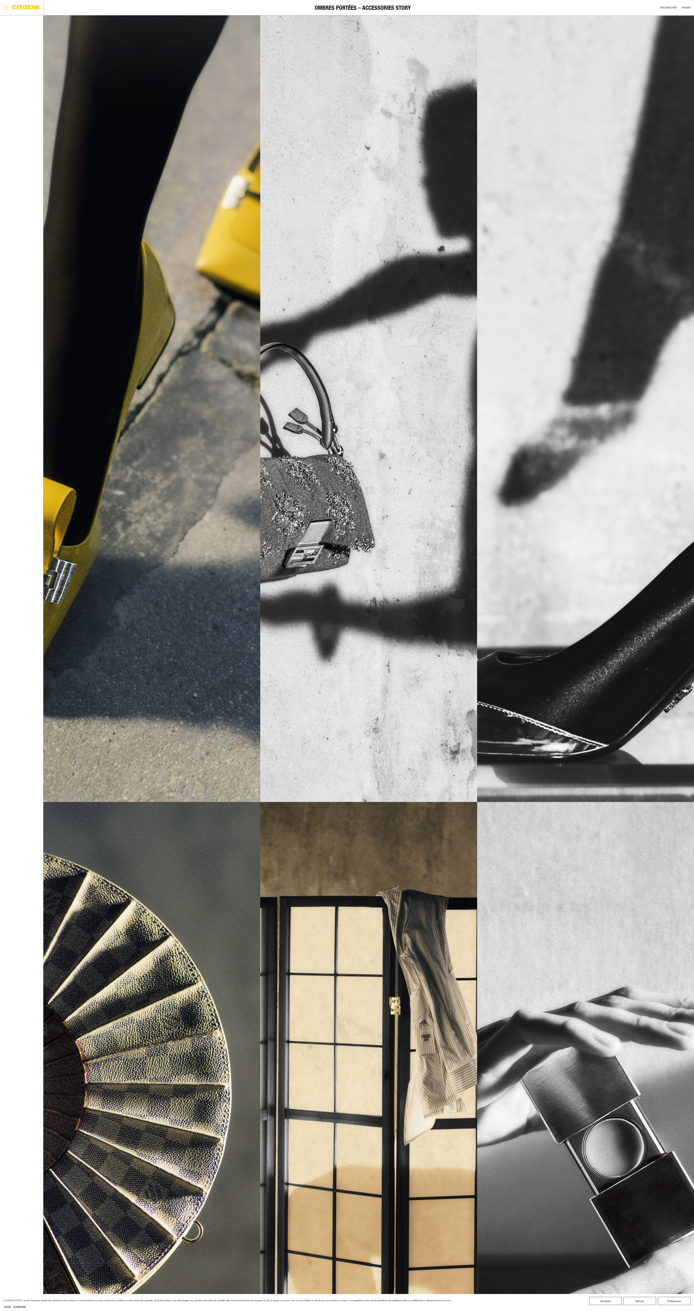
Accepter (605, 1301)
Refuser (639, 1301)
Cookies (7, 1306)
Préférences (674, 1301)
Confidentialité (19, 1306)
